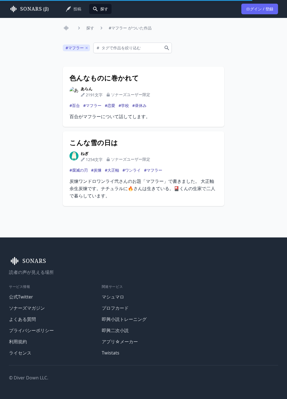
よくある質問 (22, 319)
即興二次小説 (115, 330)
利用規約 (18, 342)
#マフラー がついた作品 (130, 28)
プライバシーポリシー (31, 330)
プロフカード (115, 308)
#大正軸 (112, 170)
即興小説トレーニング (124, 319)
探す (90, 28)
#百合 (75, 105)
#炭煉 (96, 170)
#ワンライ (131, 170)
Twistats (110, 353)
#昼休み (139, 105)
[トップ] (67, 28)
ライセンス (20, 353)
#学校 (124, 105)
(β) (34, 9)
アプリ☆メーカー (120, 342)
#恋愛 (110, 105)
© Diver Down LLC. (28, 378)
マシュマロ (113, 297)
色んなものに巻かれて (104, 77)
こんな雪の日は (94, 142)
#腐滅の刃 (79, 170)
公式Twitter (21, 297)
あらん (86, 88)
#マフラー (92, 105)
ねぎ (85, 153)
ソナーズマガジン (27, 308)
